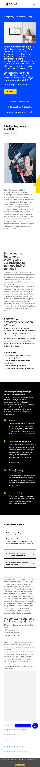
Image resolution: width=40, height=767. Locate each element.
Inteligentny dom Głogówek (13, 725)
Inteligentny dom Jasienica (12, 739)
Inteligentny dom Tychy (11, 734)
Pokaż (15, 133)
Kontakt (10, 92)
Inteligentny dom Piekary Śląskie (14, 747)
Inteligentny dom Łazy (11, 756)
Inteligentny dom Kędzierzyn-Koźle (15, 730)
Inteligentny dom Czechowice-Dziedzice (17, 751)
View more (10, 762)
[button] (35, 726)
